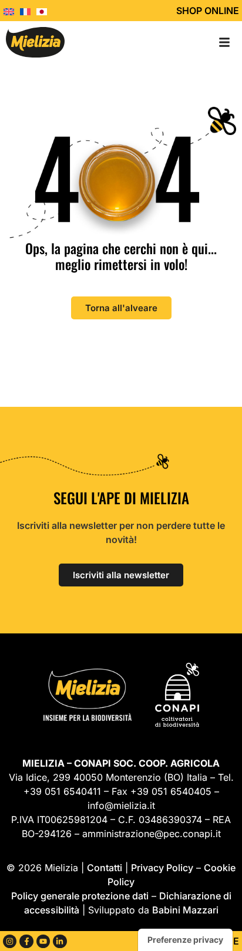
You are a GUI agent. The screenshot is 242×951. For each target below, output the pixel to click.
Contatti (104, 868)
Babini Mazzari (185, 910)
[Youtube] (43, 941)
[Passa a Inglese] (12, 10)
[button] (224, 42)
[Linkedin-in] (59, 941)
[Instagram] (9, 941)
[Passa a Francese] (28, 10)
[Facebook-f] (26, 941)
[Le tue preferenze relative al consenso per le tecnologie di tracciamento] (185, 940)
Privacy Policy (162, 868)
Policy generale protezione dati (80, 896)
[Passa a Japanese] (44, 10)
